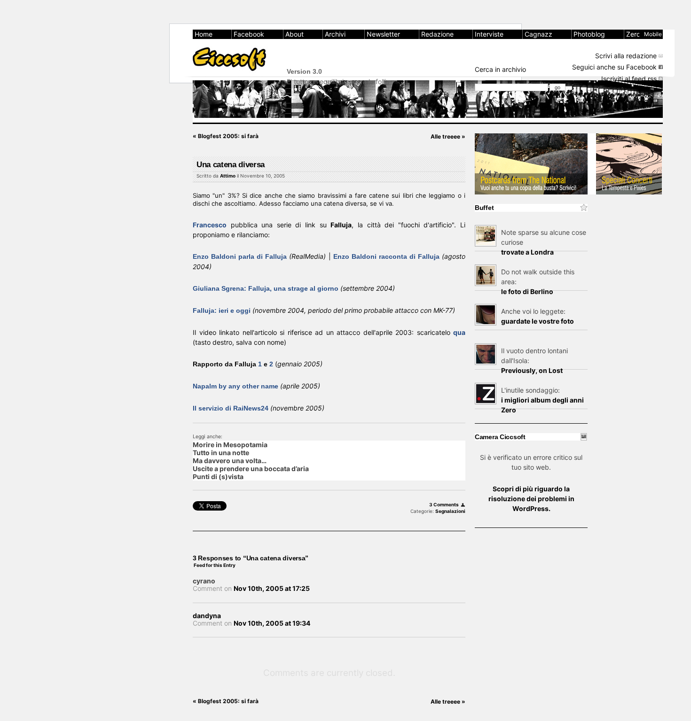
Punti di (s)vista (218, 477)
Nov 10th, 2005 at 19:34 (272, 623)
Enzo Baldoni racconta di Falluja (387, 256)
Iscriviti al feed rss (629, 79)
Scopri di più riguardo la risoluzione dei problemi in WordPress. (531, 498)
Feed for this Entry (215, 565)
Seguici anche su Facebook (614, 67)
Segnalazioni (450, 511)
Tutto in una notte (221, 453)
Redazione (437, 34)
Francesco (210, 225)
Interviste (489, 34)
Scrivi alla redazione (626, 56)
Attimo (228, 175)
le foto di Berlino (527, 291)
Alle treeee (448, 136)
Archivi (335, 34)
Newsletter (383, 34)
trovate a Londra (527, 252)
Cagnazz (538, 34)
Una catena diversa (230, 164)
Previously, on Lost (532, 370)
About (294, 34)
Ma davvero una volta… (230, 461)
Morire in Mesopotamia (230, 445)
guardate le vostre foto (537, 321)
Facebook (249, 34)
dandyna (207, 616)
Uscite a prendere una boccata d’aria (251, 469)
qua (459, 332)
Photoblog (589, 34)
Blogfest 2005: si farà (226, 136)
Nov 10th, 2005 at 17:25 (272, 588)
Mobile (653, 34)
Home (203, 34)
